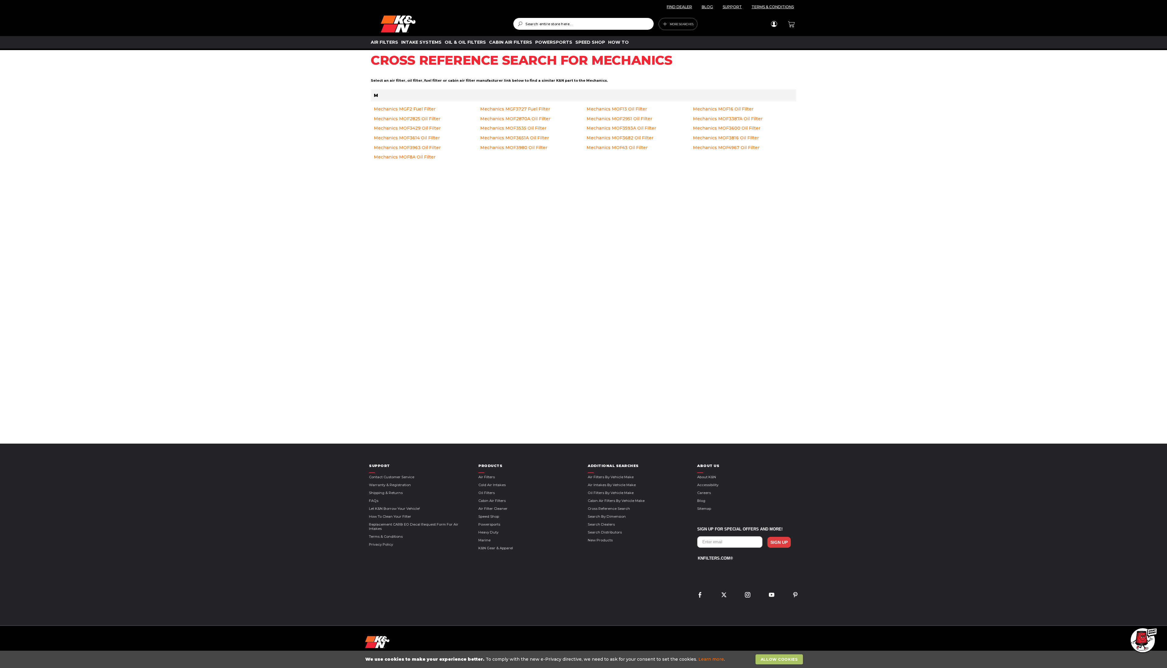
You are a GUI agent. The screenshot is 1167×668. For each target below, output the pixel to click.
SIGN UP (779, 542)
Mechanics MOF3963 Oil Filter (407, 147)
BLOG (707, 7)
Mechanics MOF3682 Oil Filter (620, 138)
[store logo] (442, 23)
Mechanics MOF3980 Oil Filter (513, 147)
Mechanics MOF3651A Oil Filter (514, 138)
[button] (1142, 640)
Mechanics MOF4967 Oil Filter (726, 147)
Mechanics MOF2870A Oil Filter (515, 118)
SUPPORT (732, 7)
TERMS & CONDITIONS (773, 7)
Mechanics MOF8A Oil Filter (404, 157)
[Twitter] (724, 595)
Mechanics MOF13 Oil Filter (617, 109)
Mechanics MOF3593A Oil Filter (621, 128)
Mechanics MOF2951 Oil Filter (619, 118)
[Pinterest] (795, 595)
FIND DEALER (679, 7)
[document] (584, 659)
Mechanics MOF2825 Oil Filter (407, 118)
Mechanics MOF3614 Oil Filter (407, 138)
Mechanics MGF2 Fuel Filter (404, 109)
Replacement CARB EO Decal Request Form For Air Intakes (413, 526)
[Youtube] (771, 595)
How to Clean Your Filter (390, 516)
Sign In (773, 24)
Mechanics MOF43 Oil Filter (617, 147)
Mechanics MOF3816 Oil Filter (726, 138)
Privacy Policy (381, 544)
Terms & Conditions (386, 536)
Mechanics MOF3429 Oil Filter (407, 128)
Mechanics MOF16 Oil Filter (723, 109)
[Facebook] (700, 595)
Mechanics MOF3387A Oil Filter (728, 118)
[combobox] (583, 24)
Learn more (711, 659)
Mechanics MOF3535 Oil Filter (513, 128)
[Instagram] (747, 595)
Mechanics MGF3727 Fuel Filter (515, 109)
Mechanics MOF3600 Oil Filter (726, 128)
